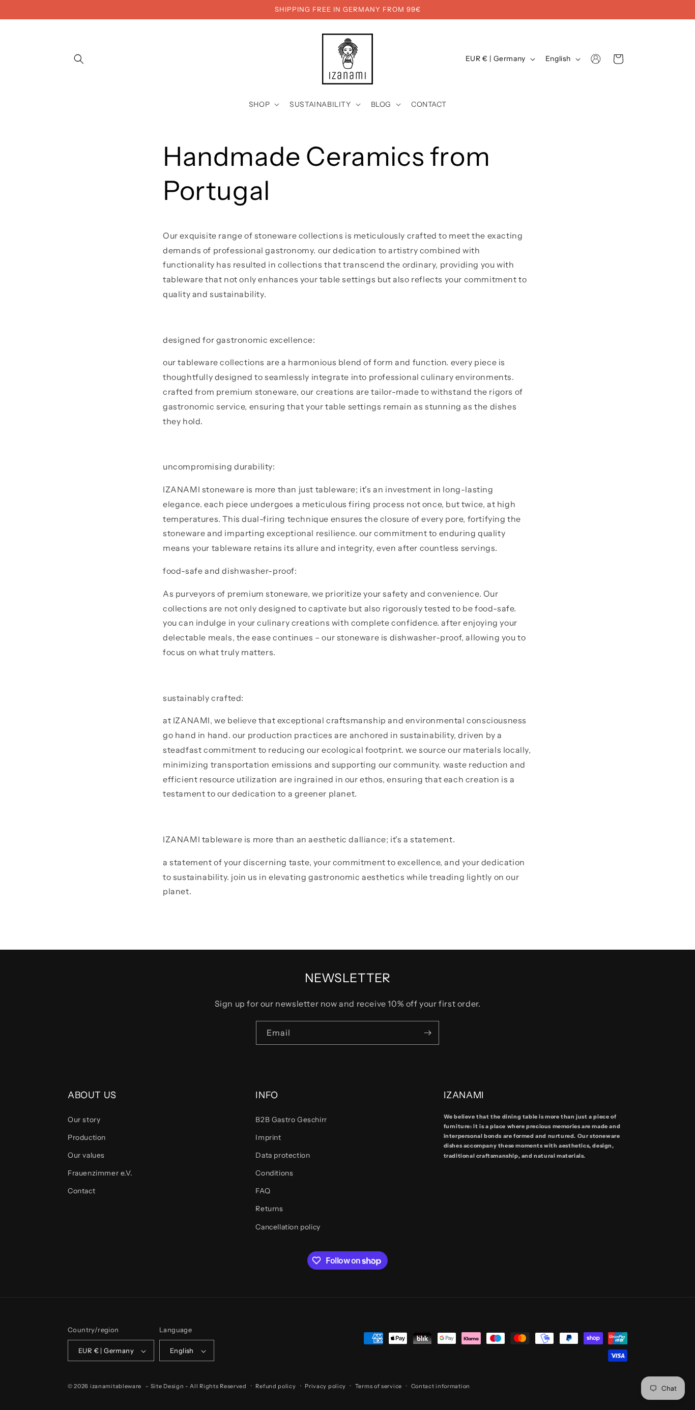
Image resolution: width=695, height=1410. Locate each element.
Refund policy (275, 1386)
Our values (86, 1155)
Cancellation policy (287, 1226)
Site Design (167, 1386)
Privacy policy (325, 1386)
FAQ (262, 1191)
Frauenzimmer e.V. (100, 1173)
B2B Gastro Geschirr (291, 1119)
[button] (79, 59)
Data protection (282, 1155)
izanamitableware (115, 1386)
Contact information (440, 1386)
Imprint (268, 1137)
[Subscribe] (427, 1033)
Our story (84, 1119)
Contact (81, 1191)
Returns (269, 1209)
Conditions (274, 1173)
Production (87, 1137)
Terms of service (378, 1386)
